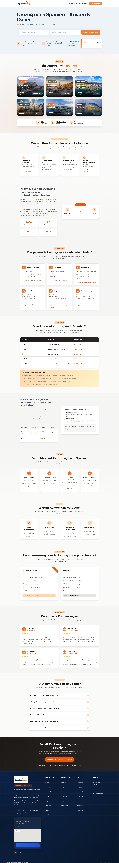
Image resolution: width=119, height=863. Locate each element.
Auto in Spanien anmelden (97, 788)
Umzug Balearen (80, 805)
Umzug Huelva (64, 801)
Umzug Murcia (64, 787)
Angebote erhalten (95, 3)
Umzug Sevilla (48, 805)
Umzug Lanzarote (80, 796)
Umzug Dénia (63, 782)
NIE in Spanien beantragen (97, 793)
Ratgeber (84, 3)
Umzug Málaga (48, 801)
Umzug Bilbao (64, 796)
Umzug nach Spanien (74, 3)
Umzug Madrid (48, 787)
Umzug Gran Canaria (81, 791)
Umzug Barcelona (48, 791)
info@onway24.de (23, 852)
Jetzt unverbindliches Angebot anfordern (58, 759)
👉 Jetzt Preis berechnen (90, 32)
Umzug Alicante (48, 810)
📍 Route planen (28, 845)
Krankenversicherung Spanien (98, 798)
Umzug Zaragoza (64, 791)
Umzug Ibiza (79, 814)
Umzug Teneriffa (80, 787)
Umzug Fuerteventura (81, 801)
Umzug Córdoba (64, 805)
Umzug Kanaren (80, 782)
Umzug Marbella (48, 814)
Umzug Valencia (48, 796)
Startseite (47, 782)
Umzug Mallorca (80, 810)
